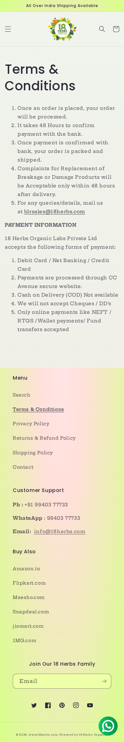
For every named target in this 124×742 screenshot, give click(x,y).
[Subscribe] (104, 681)
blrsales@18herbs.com (54, 211)
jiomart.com (28, 626)
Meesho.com (29, 597)
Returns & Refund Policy (44, 438)
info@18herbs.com (60, 531)
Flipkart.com (29, 583)
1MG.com (24, 640)
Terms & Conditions (38, 409)
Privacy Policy (31, 424)
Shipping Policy (33, 453)
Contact (23, 467)
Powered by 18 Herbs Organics (83, 734)
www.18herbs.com (43, 734)
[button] (8, 29)
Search (22, 395)
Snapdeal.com (31, 612)
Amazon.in (26, 569)
